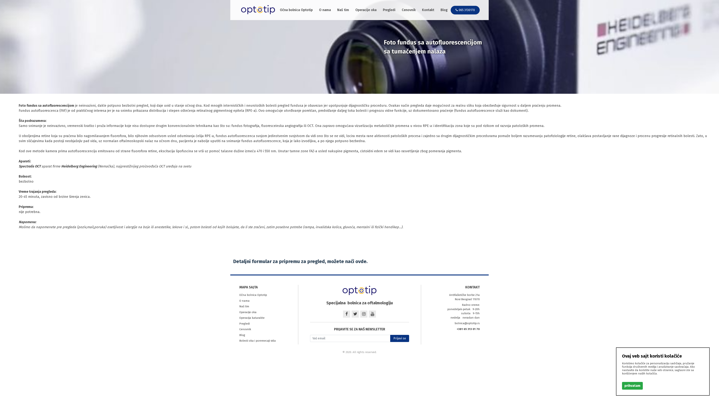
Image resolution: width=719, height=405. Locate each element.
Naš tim (343, 10)
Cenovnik (409, 10)
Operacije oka (366, 10)
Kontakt (428, 10)
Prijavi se (399, 338)
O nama (325, 10)
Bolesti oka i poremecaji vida (257, 340)
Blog (444, 10)
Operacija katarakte (252, 318)
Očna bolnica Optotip (296, 10)
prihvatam (632, 386)
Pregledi (389, 10)
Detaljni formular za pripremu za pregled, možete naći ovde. (300, 261)
